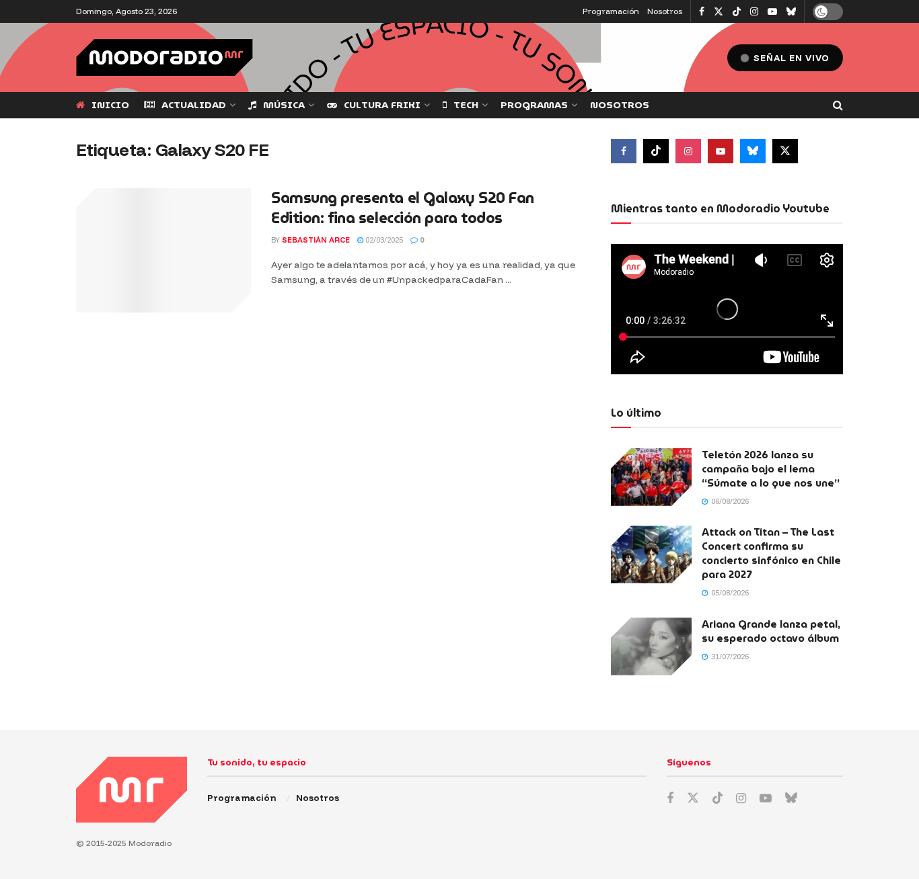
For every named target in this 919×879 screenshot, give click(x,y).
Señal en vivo (790, 57)
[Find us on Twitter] (718, 12)
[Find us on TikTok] (737, 12)
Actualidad (193, 104)
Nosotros (664, 11)
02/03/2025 (383, 240)
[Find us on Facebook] (701, 12)
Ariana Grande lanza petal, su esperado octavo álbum (771, 631)
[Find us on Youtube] (772, 12)
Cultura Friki (382, 104)
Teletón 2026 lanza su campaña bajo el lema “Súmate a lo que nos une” (771, 469)
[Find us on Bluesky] (791, 12)
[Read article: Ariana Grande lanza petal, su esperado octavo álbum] (651, 646)
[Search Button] (838, 105)
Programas (534, 104)
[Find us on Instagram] (754, 12)
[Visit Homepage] (164, 57)
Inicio (110, 104)
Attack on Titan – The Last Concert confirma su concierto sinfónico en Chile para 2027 (771, 553)
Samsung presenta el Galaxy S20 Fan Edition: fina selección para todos (402, 208)
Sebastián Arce (316, 240)
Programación (611, 11)
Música (284, 104)
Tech (465, 104)
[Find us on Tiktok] (656, 151)
